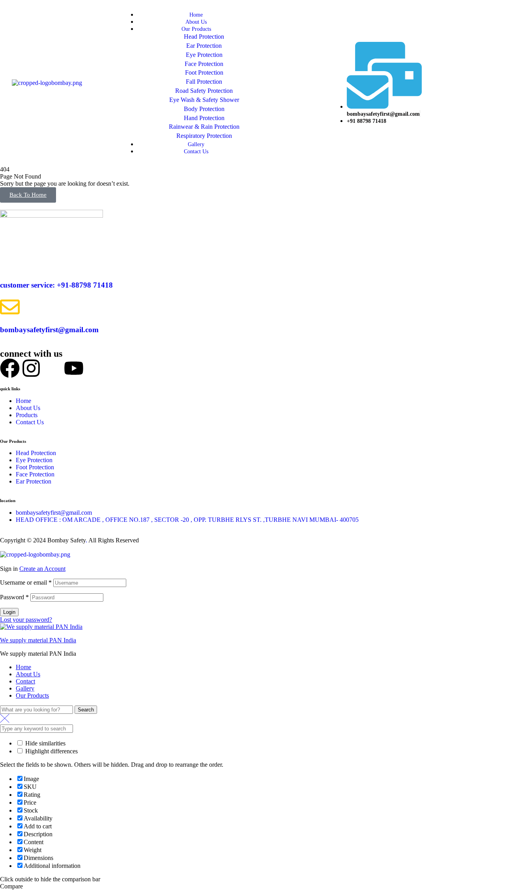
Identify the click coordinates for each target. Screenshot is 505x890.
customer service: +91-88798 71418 (56, 285)
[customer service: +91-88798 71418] (10, 262)
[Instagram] (31, 368)
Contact (25, 681)
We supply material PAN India (38, 640)
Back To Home (28, 195)
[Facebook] (10, 368)
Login (9, 612)
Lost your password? (26, 619)
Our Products (32, 695)
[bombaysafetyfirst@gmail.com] (10, 307)
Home (23, 667)
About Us (28, 674)
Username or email (26, 582)
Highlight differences (51, 751)
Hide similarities (44, 743)
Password (14, 597)
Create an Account (42, 568)
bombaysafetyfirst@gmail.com (49, 330)
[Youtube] (74, 368)
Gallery (25, 688)
